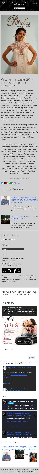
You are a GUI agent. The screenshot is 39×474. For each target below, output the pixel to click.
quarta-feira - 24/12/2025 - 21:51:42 (24, 434)
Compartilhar (7, 383)
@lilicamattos (10, 415)
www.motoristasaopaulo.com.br (19, 375)
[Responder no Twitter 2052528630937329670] (7, 426)
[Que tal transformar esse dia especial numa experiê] (19, 333)
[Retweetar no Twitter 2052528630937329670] (11, 426)
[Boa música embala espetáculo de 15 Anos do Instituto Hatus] (19, 455)
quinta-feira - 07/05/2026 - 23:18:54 (24, 415)
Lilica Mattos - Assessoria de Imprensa (19, 367)
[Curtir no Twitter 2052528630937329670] (14, 426)
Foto (7, 377)
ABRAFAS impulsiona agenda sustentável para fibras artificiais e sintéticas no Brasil (8, 448)
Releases (10, 85)
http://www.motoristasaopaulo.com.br (16, 421)
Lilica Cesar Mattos (16, 390)
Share (18, 183)
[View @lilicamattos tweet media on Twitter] (28, 422)
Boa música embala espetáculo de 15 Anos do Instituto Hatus (21, 447)
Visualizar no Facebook (8, 381)
